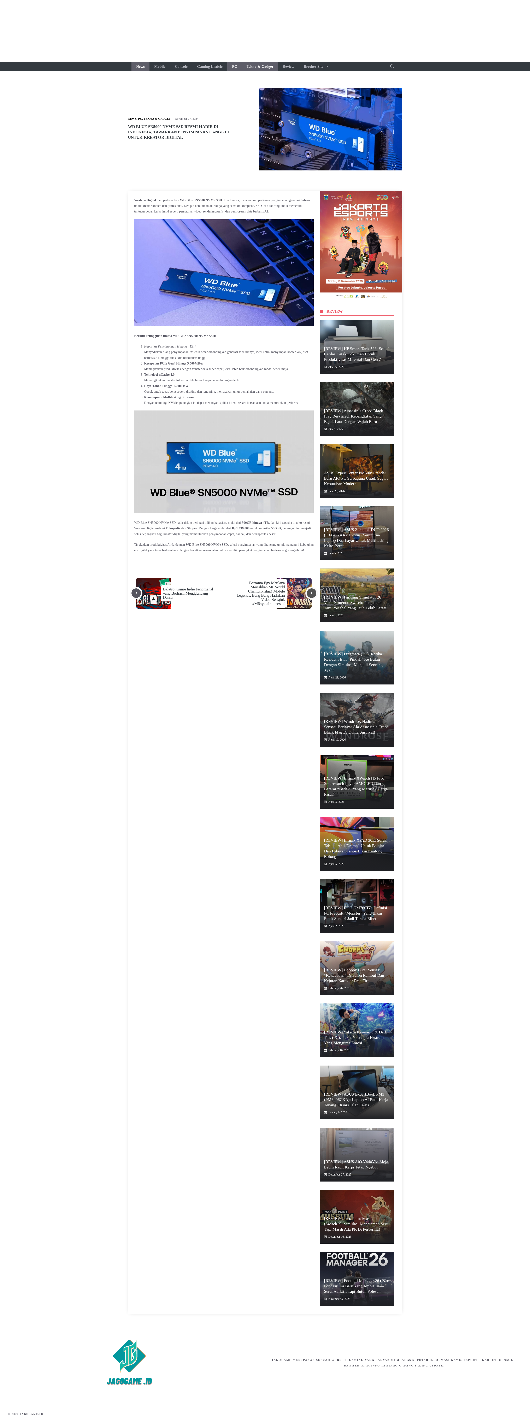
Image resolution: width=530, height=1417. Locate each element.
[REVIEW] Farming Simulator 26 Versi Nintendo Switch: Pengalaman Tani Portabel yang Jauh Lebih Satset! (356, 602)
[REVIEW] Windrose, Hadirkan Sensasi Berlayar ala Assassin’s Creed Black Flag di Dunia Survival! (356, 726)
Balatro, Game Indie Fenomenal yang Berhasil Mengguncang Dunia (188, 593)
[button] (392, 66)
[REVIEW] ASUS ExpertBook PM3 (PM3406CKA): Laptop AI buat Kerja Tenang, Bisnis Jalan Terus (356, 1099)
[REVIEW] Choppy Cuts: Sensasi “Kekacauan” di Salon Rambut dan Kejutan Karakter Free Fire (354, 975)
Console (181, 66)
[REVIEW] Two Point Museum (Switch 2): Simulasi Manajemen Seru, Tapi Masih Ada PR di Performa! (356, 1223)
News (140, 66)
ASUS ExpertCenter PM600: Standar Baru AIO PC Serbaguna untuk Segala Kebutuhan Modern (356, 478)
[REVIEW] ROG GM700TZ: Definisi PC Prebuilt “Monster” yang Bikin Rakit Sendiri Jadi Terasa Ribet (355, 913)
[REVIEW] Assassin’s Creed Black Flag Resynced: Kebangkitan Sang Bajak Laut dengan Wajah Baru (353, 416)
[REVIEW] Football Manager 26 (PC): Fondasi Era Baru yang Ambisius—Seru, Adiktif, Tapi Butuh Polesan (356, 1286)
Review (288, 66)
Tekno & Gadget (260, 66)
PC (234, 66)
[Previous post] (136, 593)
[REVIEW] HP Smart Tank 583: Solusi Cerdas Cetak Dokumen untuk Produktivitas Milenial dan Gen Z (356, 354)
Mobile (159, 66)
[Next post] (311, 593)
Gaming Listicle (210, 66)
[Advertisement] (265, 31)
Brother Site (313, 66)
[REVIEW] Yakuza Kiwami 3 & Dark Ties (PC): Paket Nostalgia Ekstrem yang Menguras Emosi (355, 1037)
